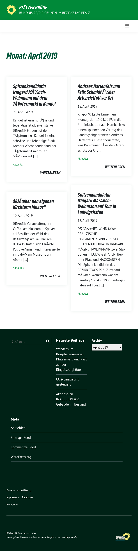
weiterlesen (50, 172)
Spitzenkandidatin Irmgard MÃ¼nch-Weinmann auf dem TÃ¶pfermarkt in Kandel (34, 95)
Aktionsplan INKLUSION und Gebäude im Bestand (71, 399)
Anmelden (18, 428)
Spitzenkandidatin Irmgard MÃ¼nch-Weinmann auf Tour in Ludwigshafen (97, 203)
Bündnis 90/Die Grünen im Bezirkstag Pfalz (54, 13)
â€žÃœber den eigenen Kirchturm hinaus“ (33, 204)
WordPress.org (21, 457)
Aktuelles (18, 164)
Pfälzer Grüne (33, 7)
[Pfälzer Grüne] (11, 9)
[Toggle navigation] (127, 26)
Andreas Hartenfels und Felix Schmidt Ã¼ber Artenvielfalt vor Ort (99, 92)
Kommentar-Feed (23, 447)
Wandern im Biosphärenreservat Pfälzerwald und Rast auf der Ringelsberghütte (71, 359)
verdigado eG (69, 537)
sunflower (34, 537)
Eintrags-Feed (21, 437)
